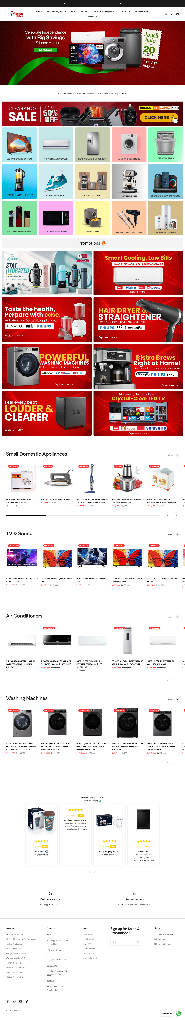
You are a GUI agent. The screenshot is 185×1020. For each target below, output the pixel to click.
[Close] (178, 980)
